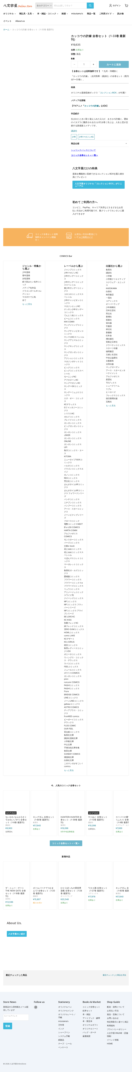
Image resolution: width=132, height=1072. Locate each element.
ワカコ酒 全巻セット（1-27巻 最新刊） (97, 889)
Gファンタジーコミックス (73, 409)
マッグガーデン (112, 367)
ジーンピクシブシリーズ (73, 516)
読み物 (120, 13)
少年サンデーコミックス (73, 277)
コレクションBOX (108, 92)
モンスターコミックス (73, 539)
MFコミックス (70, 601)
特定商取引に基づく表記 (117, 1022)
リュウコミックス (72, 589)
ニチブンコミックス (72, 502)
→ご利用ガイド (86, 237)
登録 (7, 1025)
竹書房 (109, 326)
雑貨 (64, 13)
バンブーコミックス (72, 505)
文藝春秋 (110, 361)
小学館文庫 (69, 741)
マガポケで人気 (29, 297)
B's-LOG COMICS (72, 527)
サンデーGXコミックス (73, 387)
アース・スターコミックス (73, 510)
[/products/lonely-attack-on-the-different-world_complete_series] (71, 874)
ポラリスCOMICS (72, 673)
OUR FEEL (68, 728)
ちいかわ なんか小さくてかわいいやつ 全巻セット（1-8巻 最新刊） (16, 820)
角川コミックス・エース (73, 452)
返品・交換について (115, 1014)
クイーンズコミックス (73, 598)
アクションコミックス (73, 358)
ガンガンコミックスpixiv (72, 677)
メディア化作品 (29, 288)
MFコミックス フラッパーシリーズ (73, 606)
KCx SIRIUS (69, 642)
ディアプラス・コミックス (73, 711)
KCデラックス (70, 404)
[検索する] (90, 6)
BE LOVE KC (69, 616)
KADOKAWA (111, 288)
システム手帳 (64, 1036)
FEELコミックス (71, 666)
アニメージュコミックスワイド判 (73, 593)
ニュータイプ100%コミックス (73, 461)
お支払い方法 (113, 1010)
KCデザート (69, 639)
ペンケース (63, 1047)
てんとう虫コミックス (73, 315)
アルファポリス (112, 376)
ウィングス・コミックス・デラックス (73, 659)
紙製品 (61, 1040)
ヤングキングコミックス (73, 347)
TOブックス (111, 383)
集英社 (109, 269)
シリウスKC (69, 413)
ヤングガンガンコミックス (73, 353)
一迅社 (109, 297)
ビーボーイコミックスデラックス (73, 721)
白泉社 (109, 291)
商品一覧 (91, 13)
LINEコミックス (71, 697)
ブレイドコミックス (72, 420)
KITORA (67, 456)
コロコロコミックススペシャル (73, 295)
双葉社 (109, 320)
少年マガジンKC (71, 273)
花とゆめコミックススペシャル (73, 553)
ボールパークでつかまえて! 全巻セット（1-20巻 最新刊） (44, 891)
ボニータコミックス (72, 654)
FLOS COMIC (70, 725)
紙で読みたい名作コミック (32, 283)
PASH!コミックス (71, 685)
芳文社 (109, 313)
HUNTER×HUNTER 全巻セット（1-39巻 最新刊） (71, 820)
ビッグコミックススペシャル (73, 372)
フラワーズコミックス (73, 586)
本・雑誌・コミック (47, 13)
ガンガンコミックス (72, 423)
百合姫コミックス (72, 732)
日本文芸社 (111, 310)
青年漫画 (26, 275)
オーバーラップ (112, 304)
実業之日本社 (112, 342)
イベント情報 (113, 1040)
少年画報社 (111, 307)
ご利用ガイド (105, 13)
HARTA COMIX (70, 530)
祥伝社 (109, 329)
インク (61, 1028)
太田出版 (110, 364)
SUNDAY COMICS (72, 754)
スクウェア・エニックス (115, 283)
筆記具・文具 (25, 13)
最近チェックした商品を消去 (114, 975)
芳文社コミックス (72, 481)
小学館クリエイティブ (115, 279)
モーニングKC (70, 376)
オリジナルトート (90, 1028)
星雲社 (109, 379)
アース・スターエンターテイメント (115, 372)
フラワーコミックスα (73, 583)
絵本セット (87, 1010)
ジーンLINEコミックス (74, 701)
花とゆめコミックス (72, 549)
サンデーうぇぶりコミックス (73, 393)
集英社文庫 (69, 735)
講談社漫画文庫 (71, 738)
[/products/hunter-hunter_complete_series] (71, 803)
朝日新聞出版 (112, 398)
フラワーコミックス (72, 579)
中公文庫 (68, 744)
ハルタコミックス (72, 465)
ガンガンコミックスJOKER (72, 433)
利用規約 (111, 1025)
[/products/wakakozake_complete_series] (99, 874)
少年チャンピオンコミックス (73, 301)
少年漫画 (26, 272)
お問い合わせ (113, 1018)
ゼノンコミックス (72, 475)
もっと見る (27, 304)
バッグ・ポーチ (89, 1032)
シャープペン (64, 1032)
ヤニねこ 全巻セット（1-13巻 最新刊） (97, 818)
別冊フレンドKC (71, 623)
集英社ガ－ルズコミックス (73, 572)
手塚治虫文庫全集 (72, 747)
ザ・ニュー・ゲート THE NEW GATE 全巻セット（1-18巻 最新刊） (15, 892)
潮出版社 (110, 339)
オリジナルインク (66, 1010)
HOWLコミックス (71, 632)
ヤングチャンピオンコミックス (73, 332)
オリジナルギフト (90, 1025)
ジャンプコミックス (72, 269)
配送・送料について (115, 1007)
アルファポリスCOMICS (71, 535)
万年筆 (61, 1025)
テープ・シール (65, 1043)
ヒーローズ (111, 392)
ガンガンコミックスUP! (72, 445)
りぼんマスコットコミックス (73, 559)
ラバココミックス (72, 663)
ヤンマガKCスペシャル (74, 337)
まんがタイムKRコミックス (74, 486)
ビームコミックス (72, 318)
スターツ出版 (112, 348)
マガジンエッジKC (72, 306)
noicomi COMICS (72, 682)
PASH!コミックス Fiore (71, 690)
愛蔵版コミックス (72, 576)
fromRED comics (71, 716)
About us (20, 21)
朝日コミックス (71, 645)
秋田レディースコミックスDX (73, 649)
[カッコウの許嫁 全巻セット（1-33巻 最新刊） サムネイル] (7, 41)
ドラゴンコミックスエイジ (73, 470)
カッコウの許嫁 (91, 105)
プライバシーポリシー (116, 1029)
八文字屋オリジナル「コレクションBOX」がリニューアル (98, 184)
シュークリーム (112, 386)
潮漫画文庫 (69, 757)
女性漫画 (26, 278)
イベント (7, 21)
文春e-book (69, 546)
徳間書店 (110, 351)
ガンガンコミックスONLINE (72, 439)
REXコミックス (70, 478)
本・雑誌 (86, 1014)
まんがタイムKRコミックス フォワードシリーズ (74, 493)
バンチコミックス (72, 499)
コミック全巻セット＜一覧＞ (84, 155)
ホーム (6, 29)
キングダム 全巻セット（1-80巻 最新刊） (43, 818)
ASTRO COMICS (71, 707)
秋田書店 (110, 294)
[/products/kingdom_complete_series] (44, 803)
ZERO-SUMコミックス (74, 629)
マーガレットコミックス (73, 566)
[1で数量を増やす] (93, 64)
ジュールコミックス (72, 670)
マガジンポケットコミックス (73, 363)
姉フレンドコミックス (73, 626)
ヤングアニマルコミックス (73, 341)
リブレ (109, 389)
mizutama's (77, 13)
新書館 (109, 332)
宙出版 (109, 323)
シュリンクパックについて (83, 150)
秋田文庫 (68, 751)
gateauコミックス (72, 704)
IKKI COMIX (69, 321)
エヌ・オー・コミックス (73, 399)
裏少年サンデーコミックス (73, 289)
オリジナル (8, 13)
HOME (110, 1043)
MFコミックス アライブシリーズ (73, 612)
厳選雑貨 (86, 1036)
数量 (73, 59)
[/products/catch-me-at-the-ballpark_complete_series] (44, 874)
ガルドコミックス (72, 417)
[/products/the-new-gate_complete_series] (16, 874)
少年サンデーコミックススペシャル (73, 283)
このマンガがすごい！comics (73, 765)
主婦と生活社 (112, 354)
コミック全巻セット (91, 1007)
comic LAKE (69, 635)
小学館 (109, 276)
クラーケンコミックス (115, 345)
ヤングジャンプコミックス (73, 326)
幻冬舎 (109, 335)
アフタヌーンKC (71, 380)
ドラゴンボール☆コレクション (32, 292)
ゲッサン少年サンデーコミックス (73, 310)
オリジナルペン (65, 1007)
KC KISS (68, 620)
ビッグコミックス (72, 367)
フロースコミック (72, 521)
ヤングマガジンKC (72, 383)
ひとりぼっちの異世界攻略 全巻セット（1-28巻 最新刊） (71, 891)
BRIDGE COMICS (71, 694)
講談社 (74, 131)
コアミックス (112, 301)
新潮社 (109, 316)
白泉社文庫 (69, 760)
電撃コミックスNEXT (73, 524)
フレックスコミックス (115, 395)
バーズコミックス (72, 542)
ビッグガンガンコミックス (73, 427)
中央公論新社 (112, 358)
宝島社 (109, 401)
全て (24, 300)
